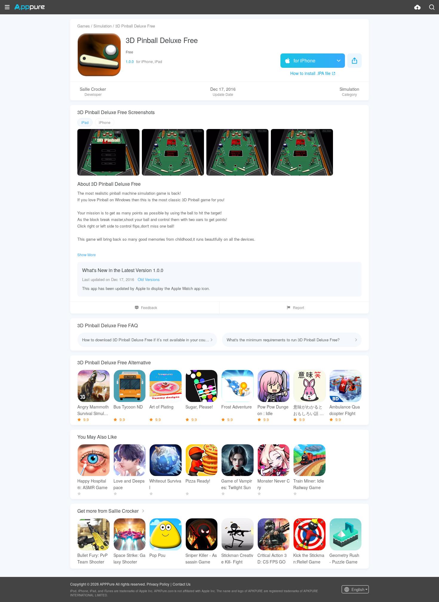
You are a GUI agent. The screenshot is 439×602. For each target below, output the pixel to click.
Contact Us (182, 583)
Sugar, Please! (199, 407)
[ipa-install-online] (417, 7)
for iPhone (304, 60)
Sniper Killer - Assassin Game (201, 558)
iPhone (104, 122)
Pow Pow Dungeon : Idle (272, 410)
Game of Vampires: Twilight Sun (236, 484)
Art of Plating (161, 407)
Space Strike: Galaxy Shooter (129, 558)
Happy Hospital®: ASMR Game (92, 484)
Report (298, 307)
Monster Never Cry (273, 484)
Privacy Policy (158, 583)
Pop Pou (157, 555)
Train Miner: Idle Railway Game (308, 484)
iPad (85, 122)
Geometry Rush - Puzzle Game (344, 558)
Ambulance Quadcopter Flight (344, 410)
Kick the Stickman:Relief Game (308, 558)
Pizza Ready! (197, 481)
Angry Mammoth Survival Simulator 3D (93, 410)
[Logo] (29, 7)
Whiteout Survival (165, 484)
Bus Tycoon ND (128, 407)
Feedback (149, 307)
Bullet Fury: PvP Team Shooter (92, 558)
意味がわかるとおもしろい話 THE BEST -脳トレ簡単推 (309, 410)
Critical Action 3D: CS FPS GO (272, 558)
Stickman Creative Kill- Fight (237, 558)
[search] (432, 7)
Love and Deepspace (129, 484)
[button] (7, 7)
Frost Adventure (236, 407)
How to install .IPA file (310, 73)
